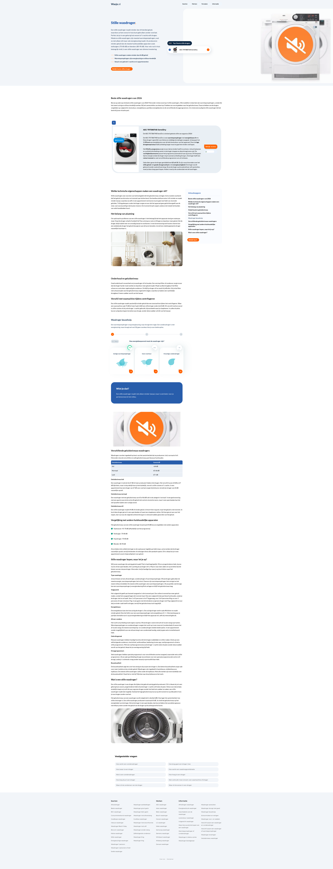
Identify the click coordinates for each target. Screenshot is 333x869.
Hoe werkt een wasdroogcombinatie (182, 769)
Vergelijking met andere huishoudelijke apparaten (201, 225)
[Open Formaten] (208, 4)
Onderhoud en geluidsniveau (198, 210)
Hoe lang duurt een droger (125, 780)
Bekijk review (211, 147)
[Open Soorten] (188, 4)
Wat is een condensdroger (125, 774)
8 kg (170, 598)
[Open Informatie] (220, 4)
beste (128, 103)
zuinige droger (152, 610)
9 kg (130, 601)
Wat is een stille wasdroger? (197, 232)
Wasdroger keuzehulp (195, 218)
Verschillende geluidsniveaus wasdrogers (202, 221)
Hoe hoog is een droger (177, 774)
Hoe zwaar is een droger (124, 769)
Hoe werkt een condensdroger (127, 764)
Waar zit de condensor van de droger (129, 785)
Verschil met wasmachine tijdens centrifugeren (199, 214)
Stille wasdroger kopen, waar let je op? (201, 229)
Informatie (183, 801)
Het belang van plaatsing (196, 207)
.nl (116, 4)
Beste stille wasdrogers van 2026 (199, 199)
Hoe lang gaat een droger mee (180, 764)
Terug (116, 341)
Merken (159, 801)
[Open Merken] (198, 4)
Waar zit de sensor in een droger (180, 785)
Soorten (114, 801)
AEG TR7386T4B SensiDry (154, 130)
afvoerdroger (130, 579)
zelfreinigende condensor (119, 642)
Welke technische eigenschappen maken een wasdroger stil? (203, 203)
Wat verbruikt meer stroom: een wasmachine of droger (188, 780)
